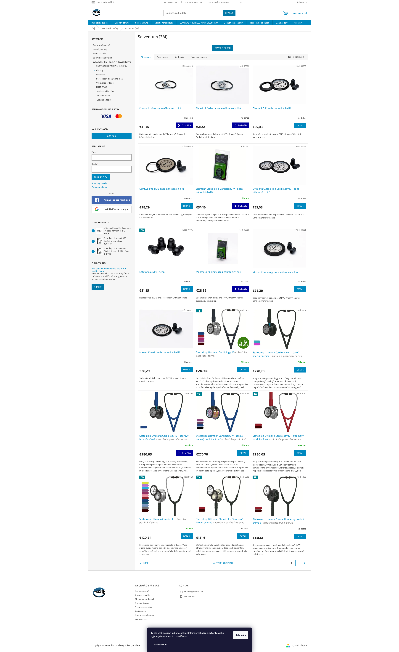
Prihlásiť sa (101, 177)
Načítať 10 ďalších (223, 563)
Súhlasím (240, 635)
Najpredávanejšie (199, 57)
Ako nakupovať (171, 2)
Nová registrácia (99, 183)
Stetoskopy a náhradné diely (109, 78)
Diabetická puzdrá (101, 45)
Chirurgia (100, 70)
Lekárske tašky (104, 99)
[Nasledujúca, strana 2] (298, 563)
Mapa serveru (141, 619)
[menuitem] (100, 22)
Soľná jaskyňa (99, 53)
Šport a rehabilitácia (102, 57)
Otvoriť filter (223, 48)
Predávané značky (143, 607)
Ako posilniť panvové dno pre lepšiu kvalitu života (109, 269)
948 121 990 (189, 596)
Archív (98, 287)
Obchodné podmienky (218, 2)
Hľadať (229, 13)
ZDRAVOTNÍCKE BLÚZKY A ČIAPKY (111, 66)
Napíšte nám (140, 611)
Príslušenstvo (103, 95)
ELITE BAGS (101, 87)
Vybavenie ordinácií (105, 83)
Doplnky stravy (100, 49)
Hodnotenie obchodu (144, 615)
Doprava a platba (193, 2)
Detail (300, 125)
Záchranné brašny (105, 91)
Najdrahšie (180, 57)
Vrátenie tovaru (142, 603)
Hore (145, 563)
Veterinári (100, 74)
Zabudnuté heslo (99, 187)
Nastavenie (159, 644)
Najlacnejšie (162, 57)
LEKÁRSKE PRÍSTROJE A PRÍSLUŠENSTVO (112, 62)
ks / (111, 136)
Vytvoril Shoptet (300, 645)
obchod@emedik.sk (193, 591)
